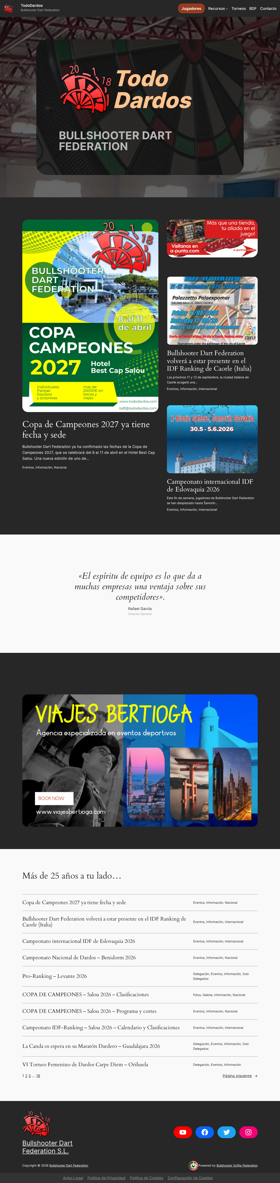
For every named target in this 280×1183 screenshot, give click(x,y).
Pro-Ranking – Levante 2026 (54, 976)
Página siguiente (240, 1076)
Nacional (60, 467)
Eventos (28, 467)
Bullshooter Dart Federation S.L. (47, 1147)
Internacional (208, 389)
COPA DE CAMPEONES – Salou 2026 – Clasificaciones (85, 995)
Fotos (197, 995)
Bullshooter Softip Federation (237, 1165)
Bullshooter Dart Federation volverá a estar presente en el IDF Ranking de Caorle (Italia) (209, 361)
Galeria (207, 995)
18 (38, 1076)
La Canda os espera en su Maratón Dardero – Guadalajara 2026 (91, 1046)
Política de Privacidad (107, 1178)
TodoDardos (32, 5)
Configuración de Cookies (190, 1178)
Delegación (201, 974)
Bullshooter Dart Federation (68, 1165)
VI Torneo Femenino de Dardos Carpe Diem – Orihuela (85, 1065)
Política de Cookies (146, 1178)
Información (43, 467)
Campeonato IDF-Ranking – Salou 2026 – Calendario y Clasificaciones (101, 1028)
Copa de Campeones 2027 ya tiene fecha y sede (86, 429)
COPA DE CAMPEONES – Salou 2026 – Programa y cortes (89, 1011)
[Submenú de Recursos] (227, 8)
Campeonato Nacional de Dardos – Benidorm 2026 (79, 958)
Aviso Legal (73, 1178)
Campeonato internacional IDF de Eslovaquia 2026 (210, 486)
